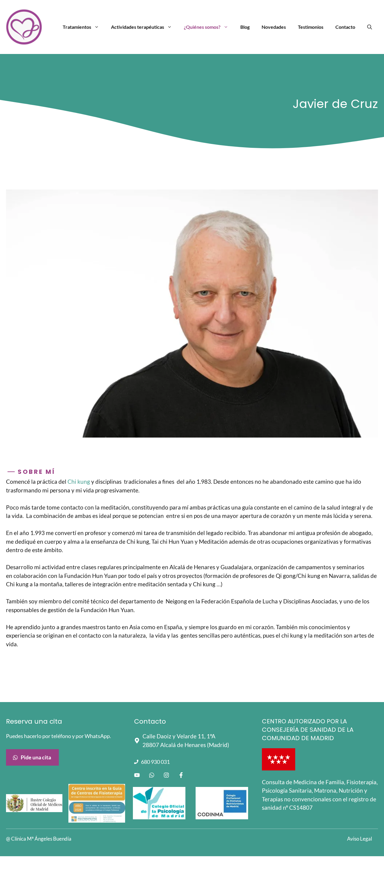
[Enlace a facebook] (181, 775)
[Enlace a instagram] (166, 775)
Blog (245, 27)
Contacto (345, 27)
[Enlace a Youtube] (137, 775)
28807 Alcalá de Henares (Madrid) (185, 744)
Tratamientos (77, 27)
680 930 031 (155, 761)
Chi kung (79, 481)
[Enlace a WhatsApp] (151, 775)
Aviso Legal (359, 839)
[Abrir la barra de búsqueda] (369, 26)
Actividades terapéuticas (137, 27)
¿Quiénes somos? (202, 27)
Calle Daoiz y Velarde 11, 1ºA (178, 736)
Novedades (274, 27)
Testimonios (310, 27)
